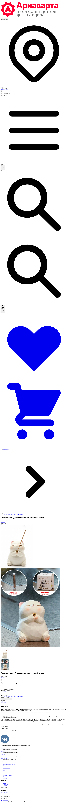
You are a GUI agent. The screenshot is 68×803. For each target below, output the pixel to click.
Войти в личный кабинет (9, 764)
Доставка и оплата (5, 17)
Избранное (5, 766)
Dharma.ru (3, 748)
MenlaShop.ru (4, 751)
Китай (4, 691)
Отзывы (19, 17)
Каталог (2, 165)
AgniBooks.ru (4, 754)
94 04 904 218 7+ (4, 792)
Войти (4, 770)
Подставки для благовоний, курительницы (13, 514)
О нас (4, 783)
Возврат (5, 776)
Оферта (5, 785)
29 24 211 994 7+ (4, 89)
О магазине (23, 17)
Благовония (5, 449)
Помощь (5, 778)
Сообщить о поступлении (6, 698)
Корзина (2, 446)
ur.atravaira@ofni (4, 800)
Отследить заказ (4, 19)
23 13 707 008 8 (4, 793)
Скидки (10, 17)
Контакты (14, 17)
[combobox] (7, 170)
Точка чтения (4, 758)
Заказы (4, 765)
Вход (27, 17)
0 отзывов (3, 522)
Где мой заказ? (6, 768)
